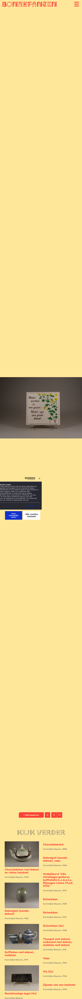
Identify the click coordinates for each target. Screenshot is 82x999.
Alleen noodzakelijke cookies (13, 515)
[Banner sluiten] (39, 478)
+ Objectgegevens (31, 815)
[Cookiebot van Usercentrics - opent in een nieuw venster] (26, 478)
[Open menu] (78, 4)
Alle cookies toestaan (31, 515)
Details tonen (30, 506)
